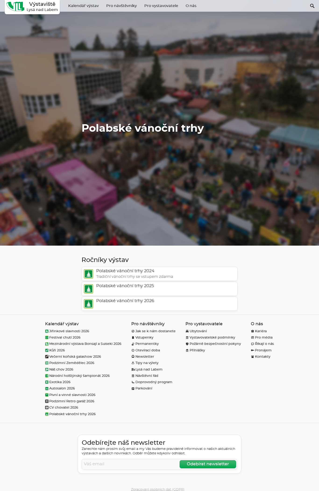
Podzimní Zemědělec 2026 (71, 363)
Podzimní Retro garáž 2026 (71, 401)
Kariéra (261, 331)
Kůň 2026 (57, 350)
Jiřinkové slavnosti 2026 (69, 331)
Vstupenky (144, 337)
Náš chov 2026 (61, 369)
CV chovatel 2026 (63, 407)
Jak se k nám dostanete (155, 331)
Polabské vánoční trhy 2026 (72, 414)
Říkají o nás (264, 344)
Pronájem (263, 350)
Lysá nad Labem (149, 369)
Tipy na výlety (147, 363)
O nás (191, 6)
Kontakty (262, 356)
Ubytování (198, 331)
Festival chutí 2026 (65, 337)
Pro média (264, 337)
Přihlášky (197, 350)
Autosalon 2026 (62, 388)
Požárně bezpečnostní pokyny (215, 344)
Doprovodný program (153, 382)
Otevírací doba (147, 350)
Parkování (143, 388)
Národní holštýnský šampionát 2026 (79, 376)
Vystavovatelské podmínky (212, 337)
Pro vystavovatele (161, 6)
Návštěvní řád (146, 376)
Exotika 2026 (60, 382)
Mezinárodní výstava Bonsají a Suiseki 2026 (85, 344)
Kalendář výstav (83, 6)
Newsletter (144, 356)
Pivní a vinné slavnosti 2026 (72, 395)
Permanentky (147, 344)
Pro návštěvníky (121, 6)
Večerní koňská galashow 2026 (75, 356)
